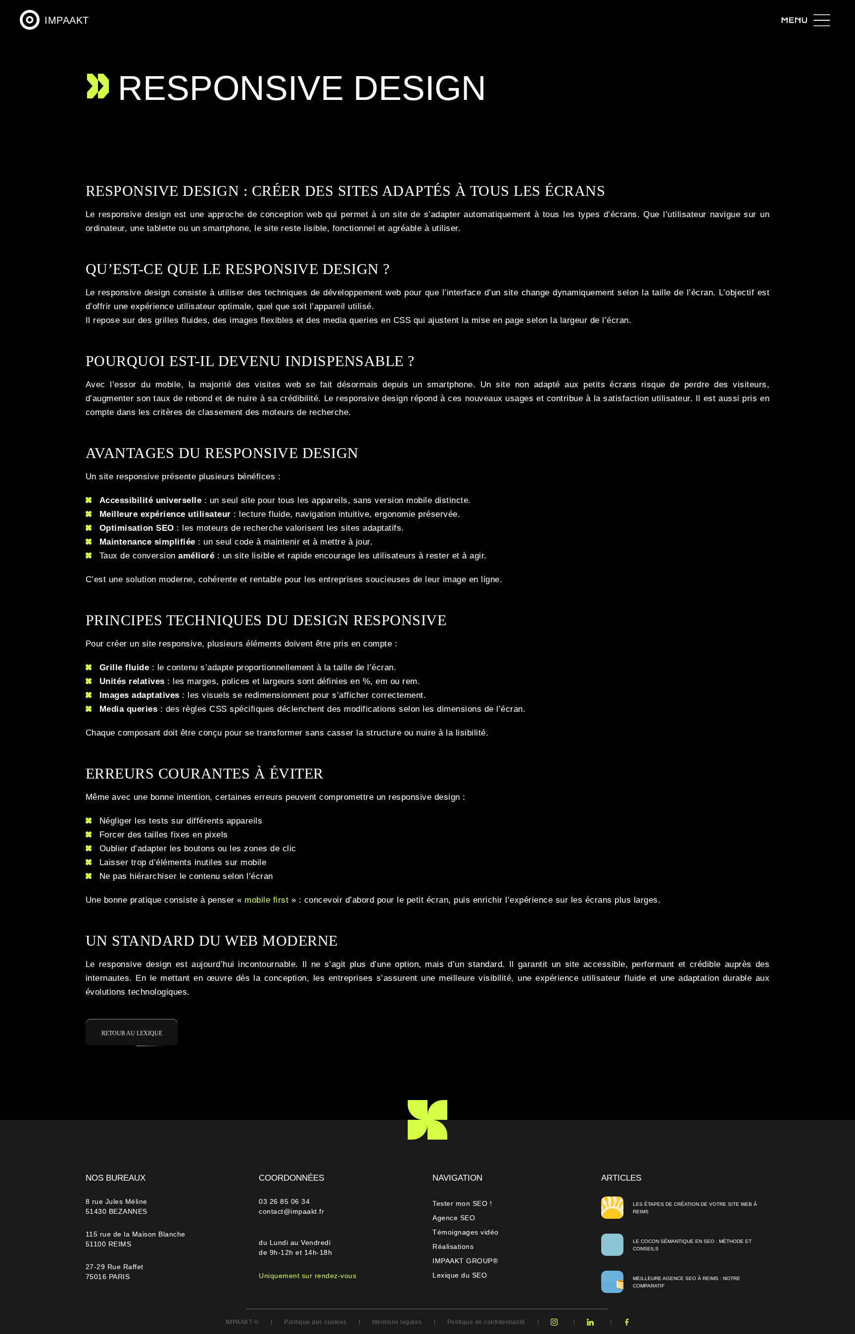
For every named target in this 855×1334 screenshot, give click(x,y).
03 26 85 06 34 (285, 1201)
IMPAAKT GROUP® (465, 1261)
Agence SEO (453, 1218)
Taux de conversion (137, 555)
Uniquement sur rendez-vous (307, 1276)
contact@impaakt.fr (291, 1211)
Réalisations (453, 1246)
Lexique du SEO (459, 1275)
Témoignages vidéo (465, 1232)
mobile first (266, 900)
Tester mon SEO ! (462, 1203)
